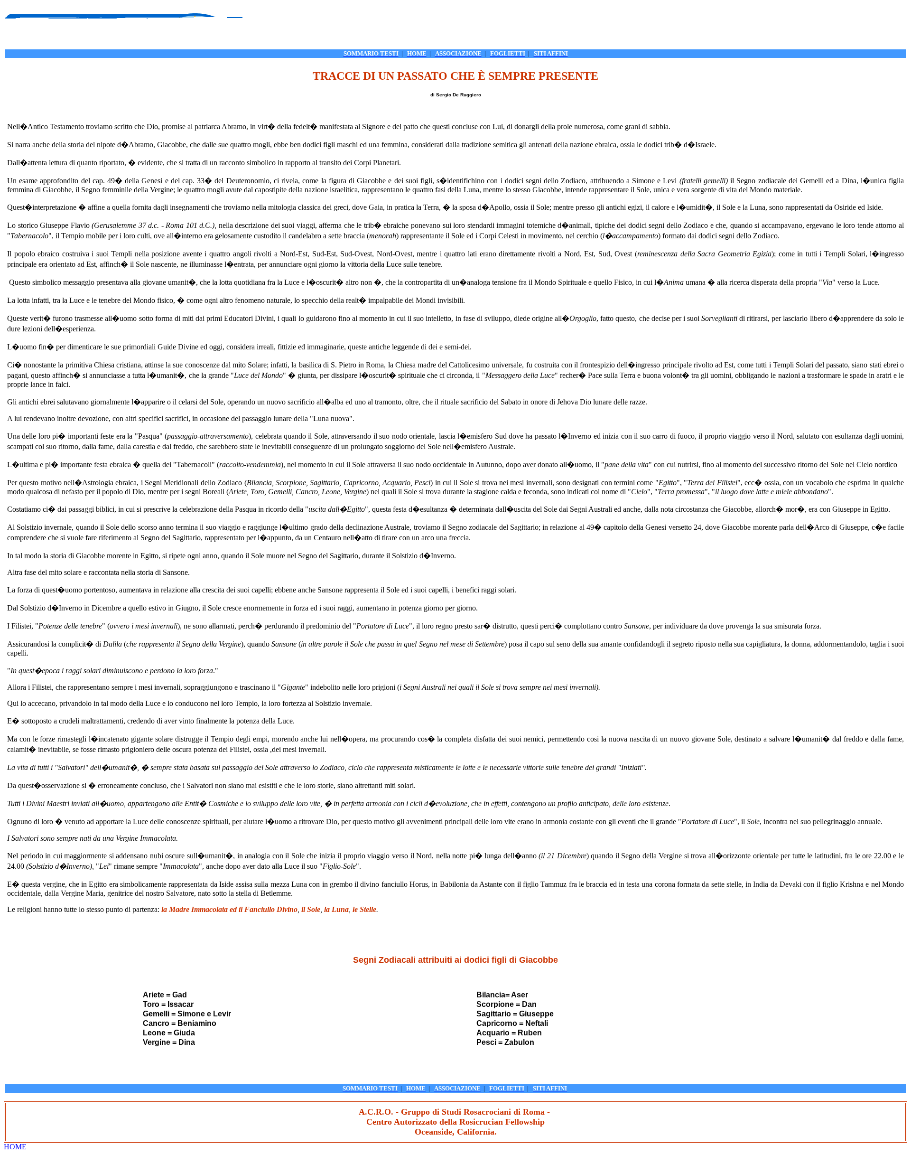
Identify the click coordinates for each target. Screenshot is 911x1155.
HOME (15, 1147)
